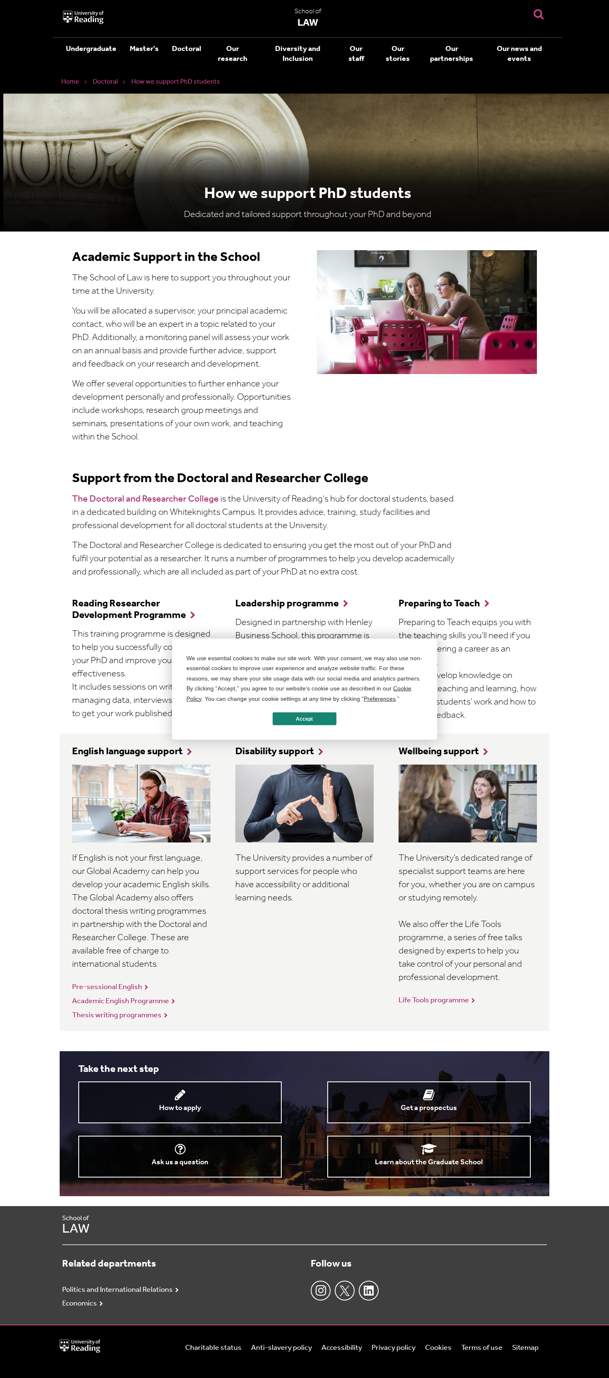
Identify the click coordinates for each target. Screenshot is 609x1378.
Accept (304, 719)
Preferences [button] (380, 698)
